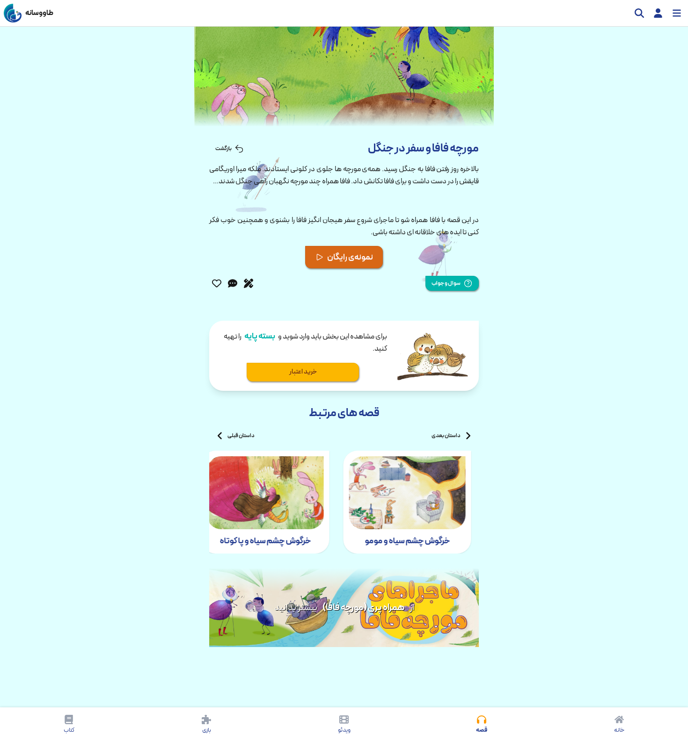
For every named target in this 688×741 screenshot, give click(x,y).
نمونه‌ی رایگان (350, 257)
